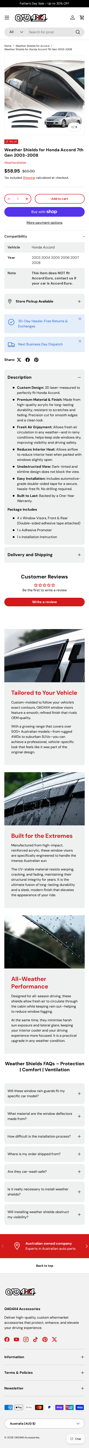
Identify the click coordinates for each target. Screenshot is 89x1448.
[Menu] (7, 17)
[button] (82, 17)
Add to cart (59, 199)
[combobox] (44, 32)
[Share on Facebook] (27, 360)
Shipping (29, 178)
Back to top (44, 1266)
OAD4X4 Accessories (26, 1437)
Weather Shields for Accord (32, 46)
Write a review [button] (44, 602)
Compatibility (15, 236)
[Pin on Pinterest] (36, 360)
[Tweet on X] (19, 360)
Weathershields (15, 163)
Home (7, 46)
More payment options (44, 222)
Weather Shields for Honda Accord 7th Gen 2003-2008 (38, 49)
